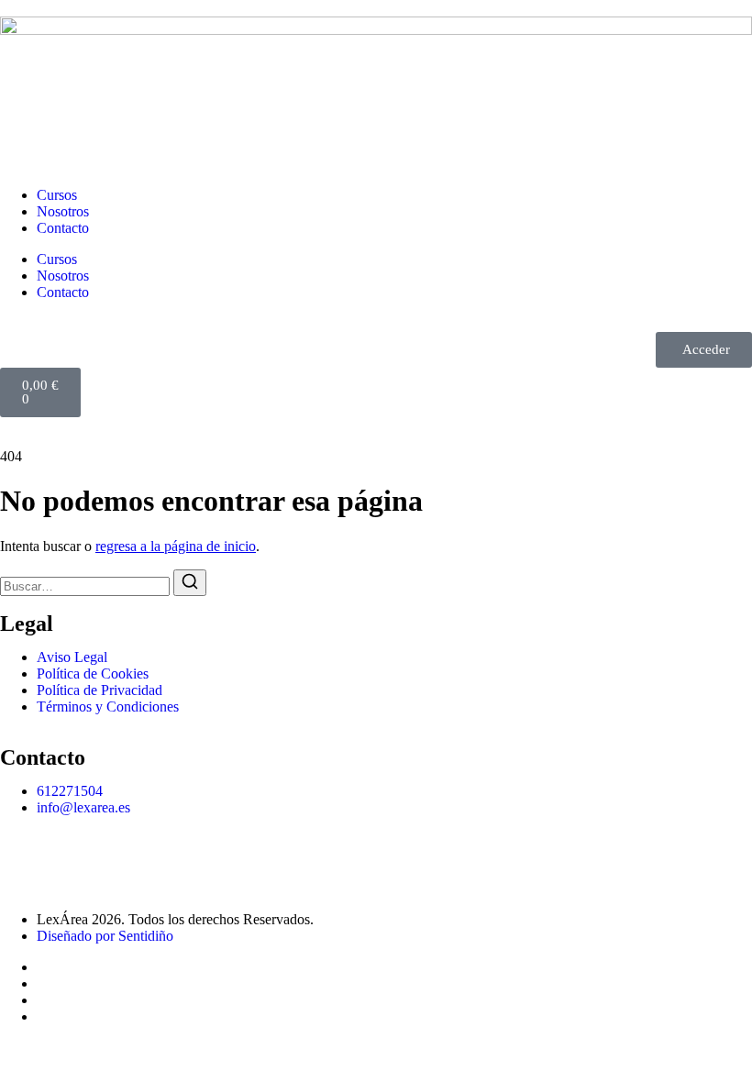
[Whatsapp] (23, 854)
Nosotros (63, 211)
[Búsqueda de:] (86, 585)
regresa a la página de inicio (175, 546)
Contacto (63, 228)
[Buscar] (189, 582)
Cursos (57, 195)
